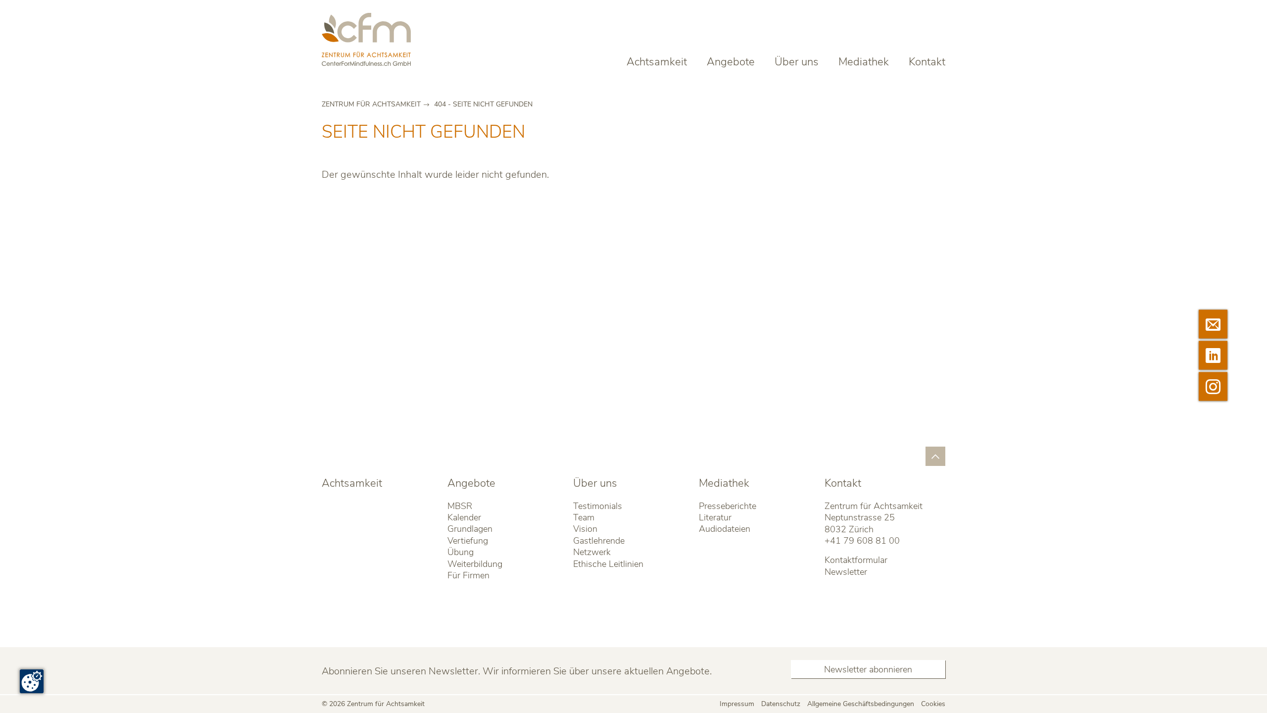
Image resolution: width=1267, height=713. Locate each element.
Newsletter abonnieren (868, 669)
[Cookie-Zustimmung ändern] (32, 681)
